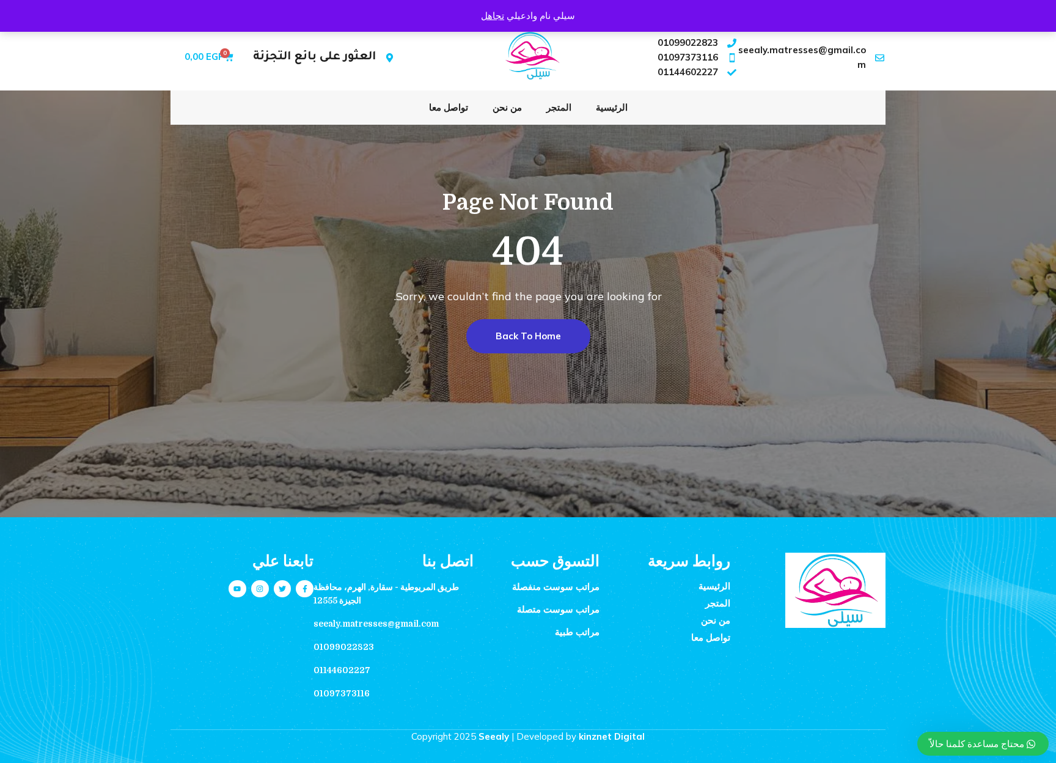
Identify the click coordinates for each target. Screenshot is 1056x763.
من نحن (507, 107)
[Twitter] (283, 589)
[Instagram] (260, 589)
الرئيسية (612, 107)
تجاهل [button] (492, 15)
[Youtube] (237, 589)
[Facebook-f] (305, 589)
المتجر (558, 107)
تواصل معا (448, 107)
